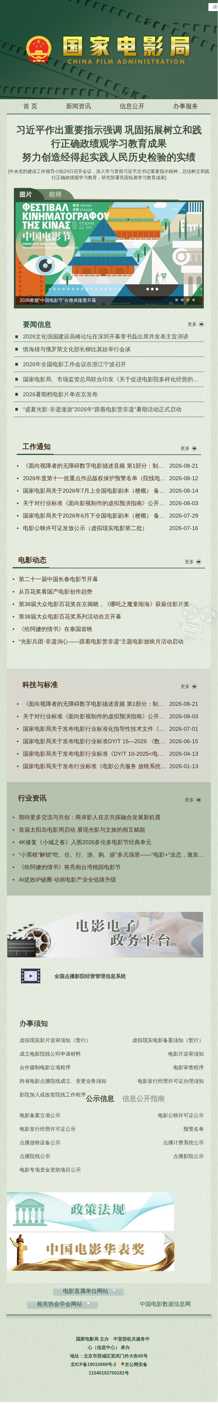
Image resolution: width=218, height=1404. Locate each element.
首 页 (30, 106)
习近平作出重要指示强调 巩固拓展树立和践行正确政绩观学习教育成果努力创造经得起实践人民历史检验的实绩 (109, 143)
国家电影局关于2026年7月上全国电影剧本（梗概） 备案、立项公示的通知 (95, 491)
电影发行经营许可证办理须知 (170, 1081)
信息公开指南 (143, 1098)
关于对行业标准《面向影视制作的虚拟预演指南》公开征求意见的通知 (95, 503)
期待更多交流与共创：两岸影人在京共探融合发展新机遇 (89, 817)
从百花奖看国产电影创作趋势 (55, 591)
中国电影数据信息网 (165, 1304)
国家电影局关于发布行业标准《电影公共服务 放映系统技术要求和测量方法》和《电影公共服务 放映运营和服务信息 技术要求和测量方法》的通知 (95, 766)
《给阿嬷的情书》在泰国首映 (55, 629)
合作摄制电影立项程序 (45, 1067)
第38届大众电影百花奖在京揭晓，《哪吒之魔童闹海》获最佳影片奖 (104, 604)
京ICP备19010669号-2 (93, 1364)
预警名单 (193, 1129)
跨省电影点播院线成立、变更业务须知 (63, 1081)
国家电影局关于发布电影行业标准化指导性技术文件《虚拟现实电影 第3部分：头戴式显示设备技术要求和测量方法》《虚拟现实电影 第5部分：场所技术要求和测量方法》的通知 (95, 729)
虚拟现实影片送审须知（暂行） (55, 1040)
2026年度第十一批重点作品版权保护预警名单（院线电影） (95, 478)
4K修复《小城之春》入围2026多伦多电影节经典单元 (85, 842)
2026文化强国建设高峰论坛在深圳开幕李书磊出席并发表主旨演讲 (106, 336)
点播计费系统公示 (183, 1142)
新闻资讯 (78, 106)
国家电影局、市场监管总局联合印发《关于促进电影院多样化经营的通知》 (116, 379)
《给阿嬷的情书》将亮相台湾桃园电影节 (70, 867)
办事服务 (185, 106)
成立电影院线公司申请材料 (50, 1054)
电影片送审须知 (186, 1054)
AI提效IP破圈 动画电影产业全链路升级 (67, 879)
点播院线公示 (35, 1156)
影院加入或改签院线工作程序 (53, 1095)
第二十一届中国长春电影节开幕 (58, 579)
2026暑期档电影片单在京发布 (60, 394)
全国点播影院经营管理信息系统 (90, 976)
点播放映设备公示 (40, 1142)
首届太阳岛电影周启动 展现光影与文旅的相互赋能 (82, 830)
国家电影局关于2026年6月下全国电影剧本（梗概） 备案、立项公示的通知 (95, 516)
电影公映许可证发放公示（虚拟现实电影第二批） (85, 528)
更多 (192, 324)
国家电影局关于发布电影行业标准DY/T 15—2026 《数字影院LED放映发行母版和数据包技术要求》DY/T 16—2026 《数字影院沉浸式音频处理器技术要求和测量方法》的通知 (95, 741)
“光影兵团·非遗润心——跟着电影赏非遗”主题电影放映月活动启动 (101, 641)
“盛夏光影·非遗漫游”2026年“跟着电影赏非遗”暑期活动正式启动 (102, 409)
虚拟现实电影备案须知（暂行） (168, 1040)
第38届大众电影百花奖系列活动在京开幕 (70, 616)
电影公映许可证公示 (181, 1115)
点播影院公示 (188, 1156)
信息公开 (132, 106)
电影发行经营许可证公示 (48, 1129)
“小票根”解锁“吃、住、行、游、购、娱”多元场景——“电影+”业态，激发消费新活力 (112, 855)
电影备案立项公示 (40, 1115)
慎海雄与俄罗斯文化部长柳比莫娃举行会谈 (77, 349)
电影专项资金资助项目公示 (50, 1170)
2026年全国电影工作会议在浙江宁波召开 (74, 364)
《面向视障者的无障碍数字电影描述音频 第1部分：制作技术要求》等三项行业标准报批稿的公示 (95, 466)
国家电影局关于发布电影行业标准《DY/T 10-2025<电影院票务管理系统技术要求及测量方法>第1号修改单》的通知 (95, 754)
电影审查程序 (188, 1067)
